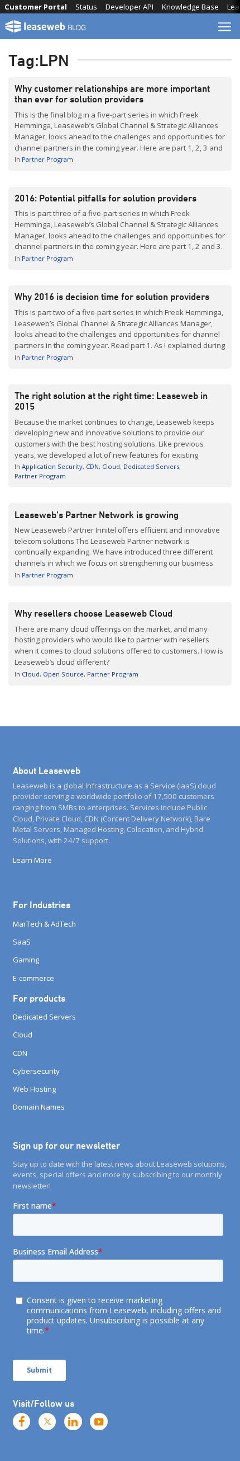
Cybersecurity (36, 1071)
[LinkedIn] (73, 1422)
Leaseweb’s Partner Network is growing (97, 514)
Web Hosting (34, 1089)
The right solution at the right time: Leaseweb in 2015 (111, 401)
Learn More (32, 860)
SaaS (22, 942)
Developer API (129, 7)
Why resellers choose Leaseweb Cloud (93, 613)
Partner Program (47, 159)
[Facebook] (22, 1422)
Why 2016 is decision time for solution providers (112, 296)
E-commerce (33, 978)
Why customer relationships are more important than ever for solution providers (112, 94)
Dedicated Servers (151, 466)
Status (86, 7)
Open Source (63, 674)
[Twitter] (47, 1422)
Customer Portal (35, 7)
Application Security (52, 466)
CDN (92, 466)
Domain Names (39, 1107)
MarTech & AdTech (44, 924)
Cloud (111, 466)
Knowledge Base (190, 7)
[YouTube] (99, 1422)
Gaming (26, 960)
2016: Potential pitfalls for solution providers (105, 198)
